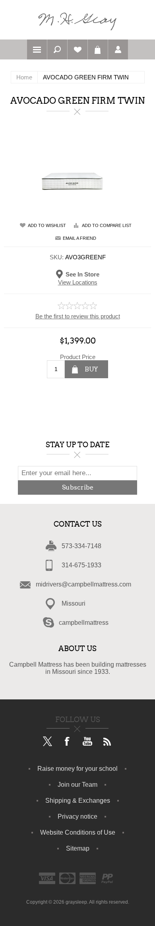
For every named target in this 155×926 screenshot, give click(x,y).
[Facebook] (68, 742)
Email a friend (79, 238)
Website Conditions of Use (77, 832)
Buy (91, 369)
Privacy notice (77, 816)
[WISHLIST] (77, 49)
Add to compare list (107, 225)
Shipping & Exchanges (77, 800)
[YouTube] (87, 742)
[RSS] (107, 742)
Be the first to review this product (77, 316)
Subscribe (77, 487)
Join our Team (77, 784)
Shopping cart (98, 49)
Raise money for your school (77, 768)
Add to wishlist (47, 225)
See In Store (82, 273)
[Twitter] (48, 742)
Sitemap (77, 848)
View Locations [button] (77, 282)
